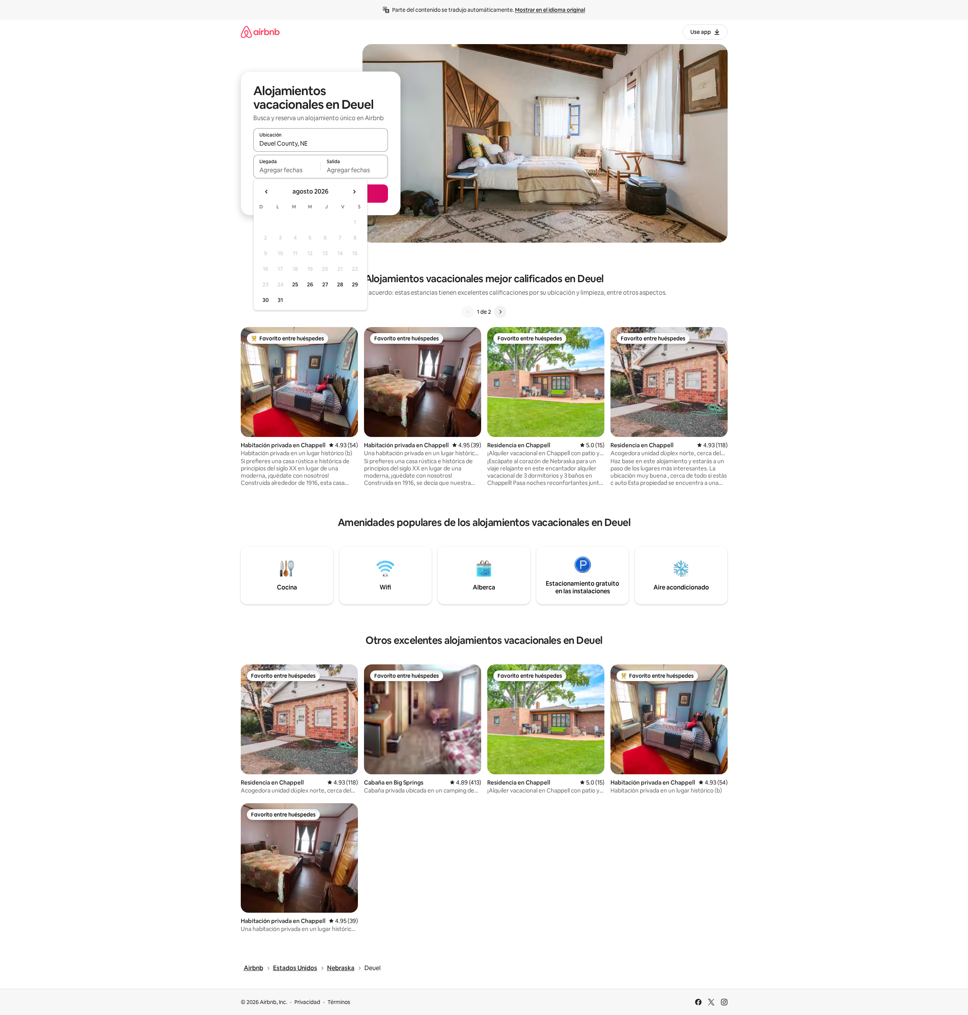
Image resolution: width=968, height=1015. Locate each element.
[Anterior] (468, 312)
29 (355, 284)
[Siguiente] (500, 312)
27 (325, 284)
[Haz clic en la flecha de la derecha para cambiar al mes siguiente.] (354, 191)
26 (310, 284)
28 (340, 284)
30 (265, 300)
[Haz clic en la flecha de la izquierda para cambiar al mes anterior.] (266, 191)
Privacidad (307, 1002)
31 (280, 300)
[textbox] (287, 170)
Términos (338, 1002)
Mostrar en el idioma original (550, 9)
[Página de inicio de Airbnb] (260, 32)
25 (295, 284)
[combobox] (320, 143)
